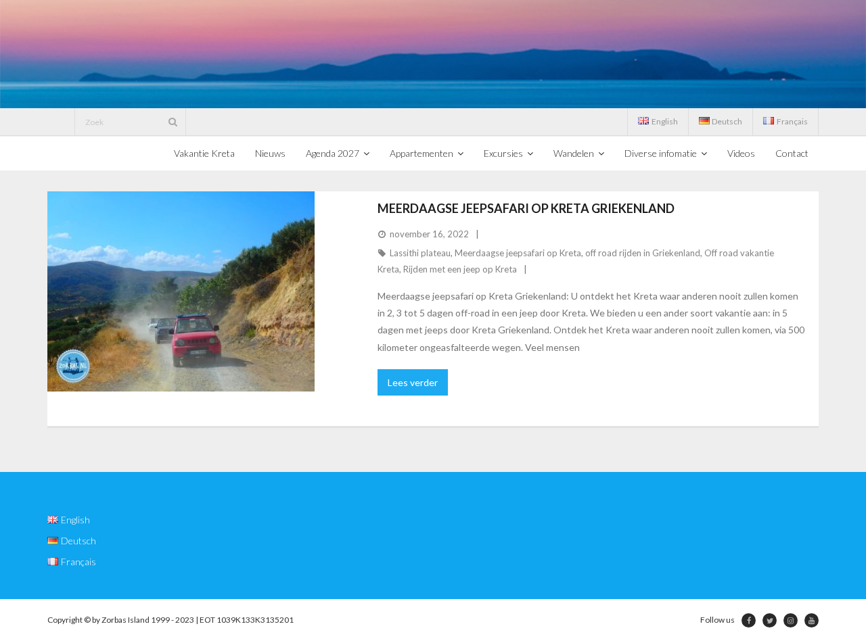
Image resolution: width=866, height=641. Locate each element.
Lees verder (413, 382)
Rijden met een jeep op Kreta (460, 269)
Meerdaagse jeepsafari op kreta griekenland (526, 208)
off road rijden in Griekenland (642, 252)
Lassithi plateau (420, 252)
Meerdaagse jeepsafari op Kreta (518, 252)
